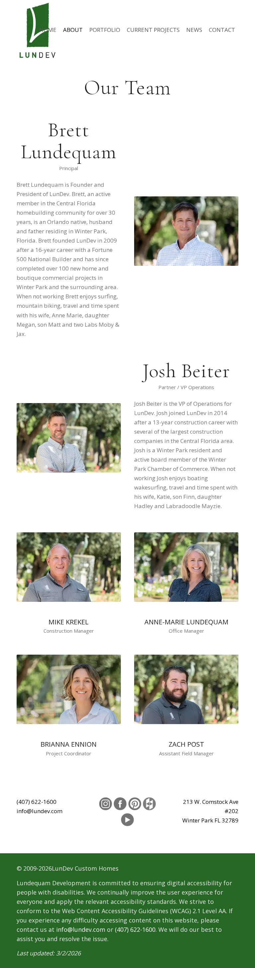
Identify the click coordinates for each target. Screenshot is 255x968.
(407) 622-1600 (36, 802)
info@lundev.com (39, 811)
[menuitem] (48, 30)
